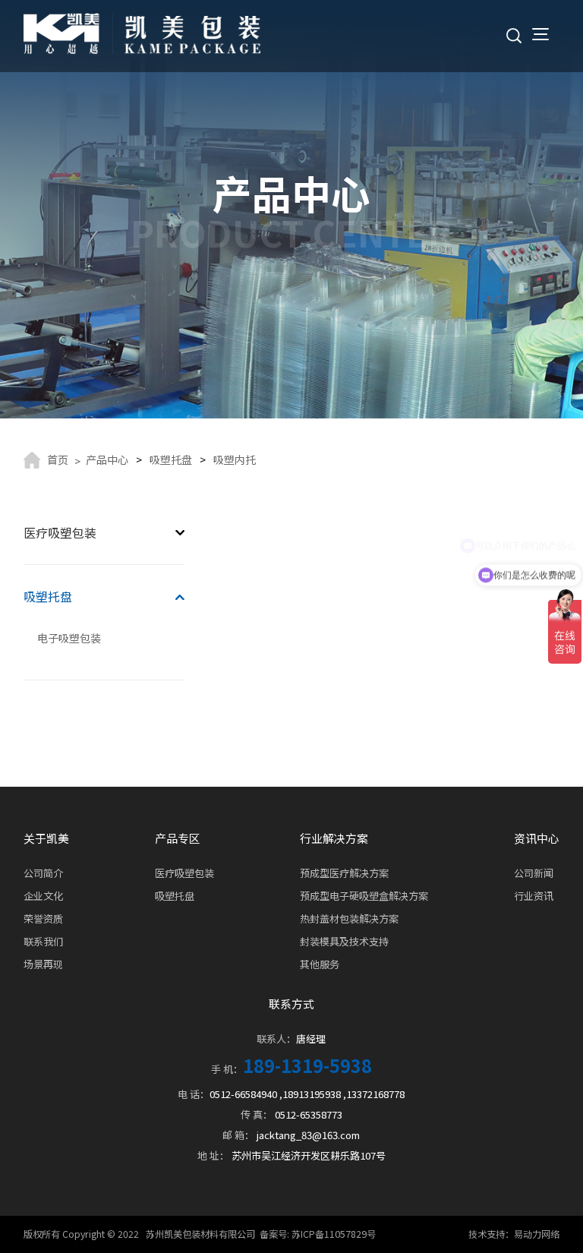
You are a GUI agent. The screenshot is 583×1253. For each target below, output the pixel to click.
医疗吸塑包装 (60, 532)
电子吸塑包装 (69, 637)
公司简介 (43, 873)
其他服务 (319, 964)
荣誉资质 (43, 918)
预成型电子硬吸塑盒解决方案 (364, 895)
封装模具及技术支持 (344, 941)
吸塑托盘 (171, 459)
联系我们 (43, 941)
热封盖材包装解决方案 (349, 918)
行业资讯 (533, 895)
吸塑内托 (234, 459)
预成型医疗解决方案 (344, 873)
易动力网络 (536, 1234)
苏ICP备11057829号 (334, 1234)
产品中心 (107, 459)
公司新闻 (533, 873)
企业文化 (43, 895)
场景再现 (43, 964)
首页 (57, 459)
